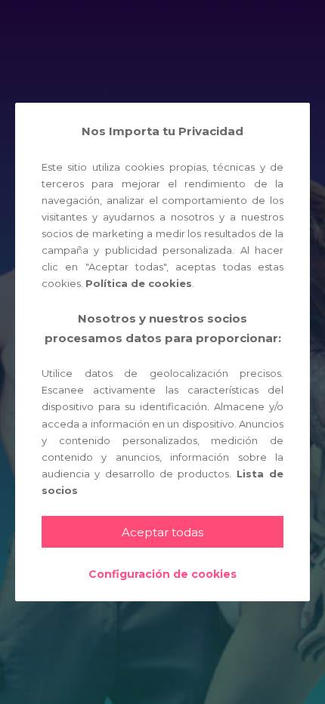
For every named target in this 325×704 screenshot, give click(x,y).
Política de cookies (138, 283)
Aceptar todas (162, 532)
